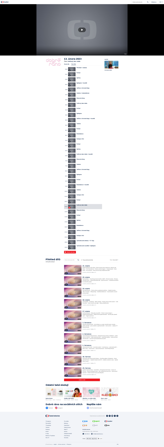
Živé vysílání (48, 423)
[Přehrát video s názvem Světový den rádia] (82, 30)
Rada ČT (66, 429)
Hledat (148, 2)
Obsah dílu (66, 64)
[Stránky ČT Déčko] (85, 425)
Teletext (47, 427)
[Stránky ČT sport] (96, 421)
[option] (89, 439)
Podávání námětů (68, 433)
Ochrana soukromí (61, 444)
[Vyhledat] (78, 260)
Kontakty (66, 437)
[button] (82, 30)
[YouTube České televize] (112, 416)
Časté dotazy (67, 435)
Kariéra (65, 431)
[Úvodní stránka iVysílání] (6, 2)
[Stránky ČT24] (85, 421)
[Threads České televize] (117, 416)
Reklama (66, 423)
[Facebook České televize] (110, 416)
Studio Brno (66, 425)
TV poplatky (48, 425)
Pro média (66, 421)
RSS (117, 444)
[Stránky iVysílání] (108, 421)
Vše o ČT (47, 437)
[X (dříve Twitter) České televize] (115, 416)
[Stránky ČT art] (95, 425)
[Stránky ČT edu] (107, 425)
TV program (48, 421)
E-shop (47, 433)
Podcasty (48, 429)
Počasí (47, 431)
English (55, 444)
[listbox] (94, 439)
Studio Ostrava (67, 427)
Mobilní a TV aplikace (50, 435)
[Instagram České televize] (107, 416)
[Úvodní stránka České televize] (53, 416)
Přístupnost (69, 444)
